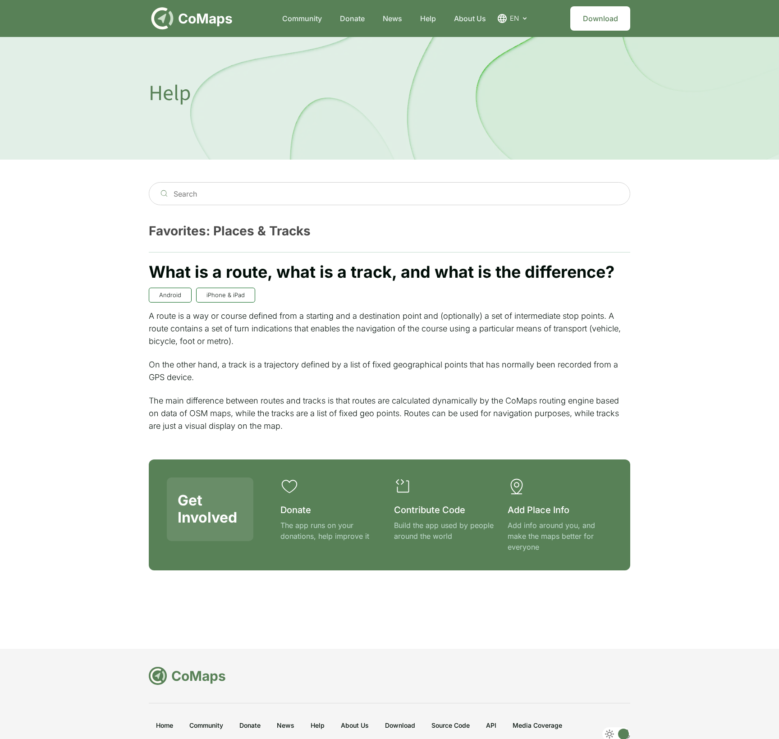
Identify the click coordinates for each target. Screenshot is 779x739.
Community (302, 18)
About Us (470, 18)
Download (600, 18)
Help (428, 18)
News (392, 18)
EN (514, 18)
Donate (352, 18)
